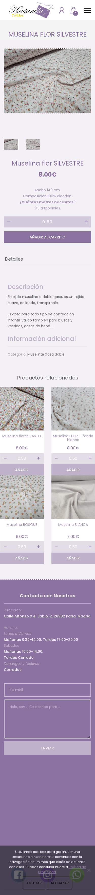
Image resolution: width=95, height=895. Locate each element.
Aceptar (34, 883)
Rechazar (60, 883)
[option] (47, 81)
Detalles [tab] (14, 259)
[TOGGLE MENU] (87, 10)
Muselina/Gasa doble (46, 354)
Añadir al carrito (47, 237)
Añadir (22, 469)
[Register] (61, 10)
